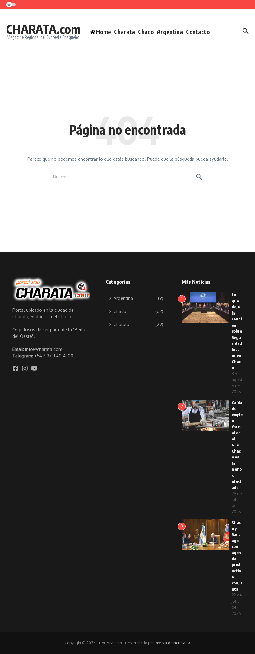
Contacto (198, 31)
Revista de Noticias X (172, 643)
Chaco (146, 31)
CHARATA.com (43, 29)
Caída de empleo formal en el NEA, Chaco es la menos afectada (237, 445)
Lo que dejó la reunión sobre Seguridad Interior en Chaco (237, 331)
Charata (124, 31)
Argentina (170, 31)
